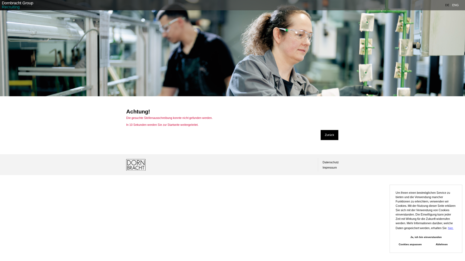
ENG (455, 5)
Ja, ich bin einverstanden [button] (426, 237)
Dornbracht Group (17, 5)
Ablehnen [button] (442, 244)
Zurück (329, 135)
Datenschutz (331, 162)
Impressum (330, 167)
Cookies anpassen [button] (410, 244)
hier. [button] (450, 228)
